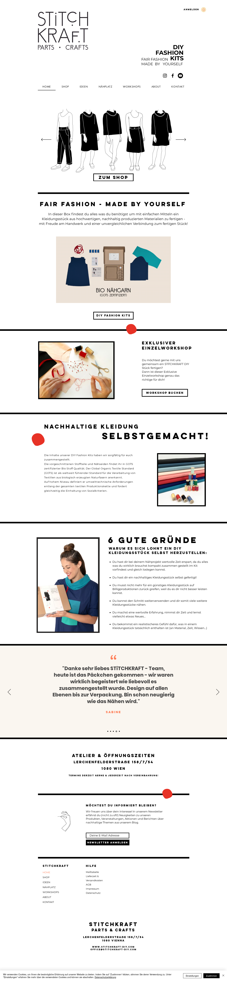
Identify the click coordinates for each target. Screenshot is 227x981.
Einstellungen (192, 975)
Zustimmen (211, 975)
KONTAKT (48, 902)
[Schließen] (223, 976)
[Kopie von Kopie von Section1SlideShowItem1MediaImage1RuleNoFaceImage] (113, 731)
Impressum (92, 888)
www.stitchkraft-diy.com (113, 947)
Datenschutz (93, 892)
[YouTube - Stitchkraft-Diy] (180, 75)
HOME (46, 872)
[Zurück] (46, 140)
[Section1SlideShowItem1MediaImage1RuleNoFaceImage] (107, 731)
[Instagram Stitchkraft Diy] (165, 75)
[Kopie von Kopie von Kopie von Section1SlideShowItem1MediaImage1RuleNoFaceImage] (116, 731)
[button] (203, 9)
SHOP (46, 877)
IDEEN (46, 882)
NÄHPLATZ (49, 887)
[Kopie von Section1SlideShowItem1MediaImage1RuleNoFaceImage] (110, 731)
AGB (88, 884)
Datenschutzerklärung (105, 977)
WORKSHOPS (51, 892)
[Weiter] (181, 140)
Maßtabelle (92, 872)
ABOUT (47, 897)
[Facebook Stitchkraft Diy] (172, 75)
